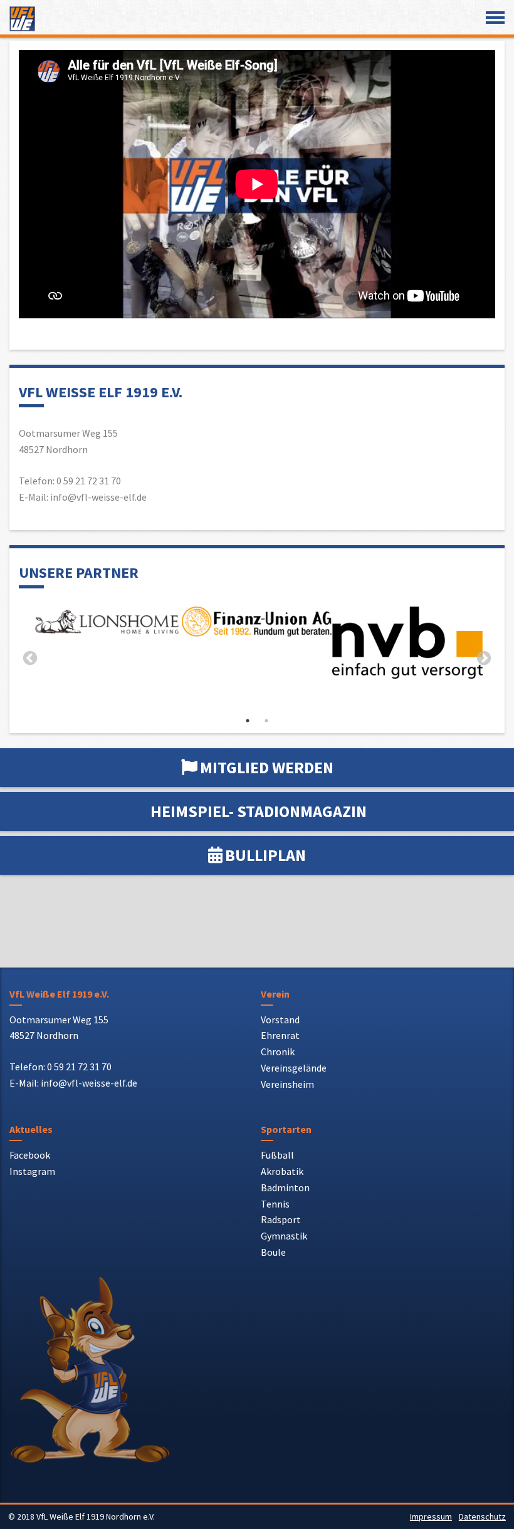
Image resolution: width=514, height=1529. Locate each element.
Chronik (278, 1051)
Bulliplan (265, 855)
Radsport (281, 1219)
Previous (30, 658)
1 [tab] (247, 720)
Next (484, 658)
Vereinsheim (287, 1084)
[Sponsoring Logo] (106, 624)
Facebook (29, 1155)
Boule (273, 1252)
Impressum (431, 1516)
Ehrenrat (280, 1035)
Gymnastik (284, 1235)
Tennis (275, 1204)
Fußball (277, 1155)
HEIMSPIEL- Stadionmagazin (258, 811)
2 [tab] (266, 720)
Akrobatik (282, 1171)
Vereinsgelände (294, 1068)
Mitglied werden (266, 767)
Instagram (32, 1171)
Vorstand (280, 1019)
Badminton (285, 1187)
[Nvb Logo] (407, 643)
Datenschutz (482, 1516)
